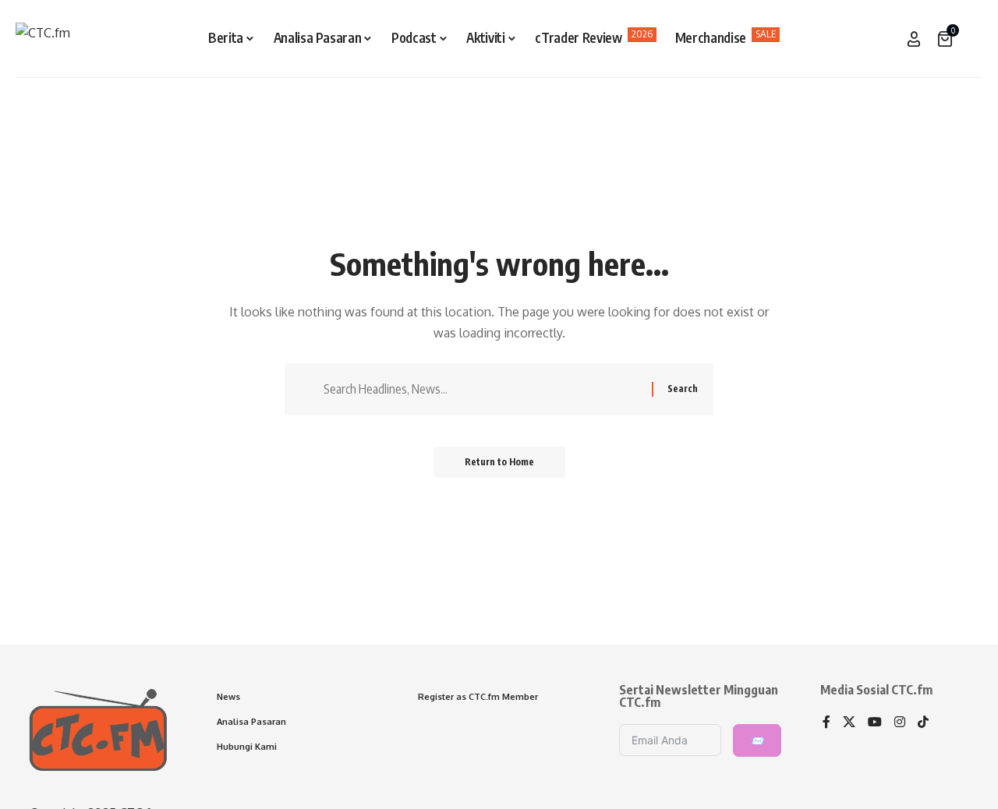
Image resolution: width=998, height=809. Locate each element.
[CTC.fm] (43, 39)
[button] (971, 39)
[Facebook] (826, 723)
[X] (849, 723)
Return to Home (499, 462)
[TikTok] (923, 723)
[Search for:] (482, 389)
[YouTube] (874, 723)
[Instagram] (900, 723)
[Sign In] (914, 39)
